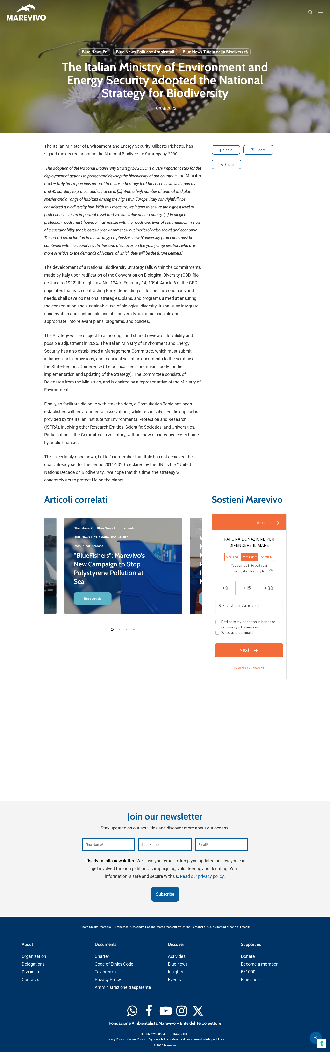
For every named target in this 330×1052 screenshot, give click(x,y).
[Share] (316, 1038)
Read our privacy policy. (202, 876)
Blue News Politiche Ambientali (145, 52)
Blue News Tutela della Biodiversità (215, 52)
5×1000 (248, 971)
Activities (177, 956)
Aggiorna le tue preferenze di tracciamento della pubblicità (186, 1039)
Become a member (259, 964)
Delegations (33, 964)
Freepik (245, 927)
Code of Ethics (108, 964)
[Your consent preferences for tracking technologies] (321, 1043)
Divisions (30, 971)
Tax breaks (105, 971)
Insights (175, 971)
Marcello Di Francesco (114, 927)
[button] (320, 12)
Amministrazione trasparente (123, 987)
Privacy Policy (108, 979)
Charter (102, 956)
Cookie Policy (136, 1039)
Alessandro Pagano (143, 927)
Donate (248, 956)
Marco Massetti (167, 927)
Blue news (178, 964)
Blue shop (250, 979)
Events (174, 979)
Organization (34, 956)
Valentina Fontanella (191, 927)
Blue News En (95, 52)
